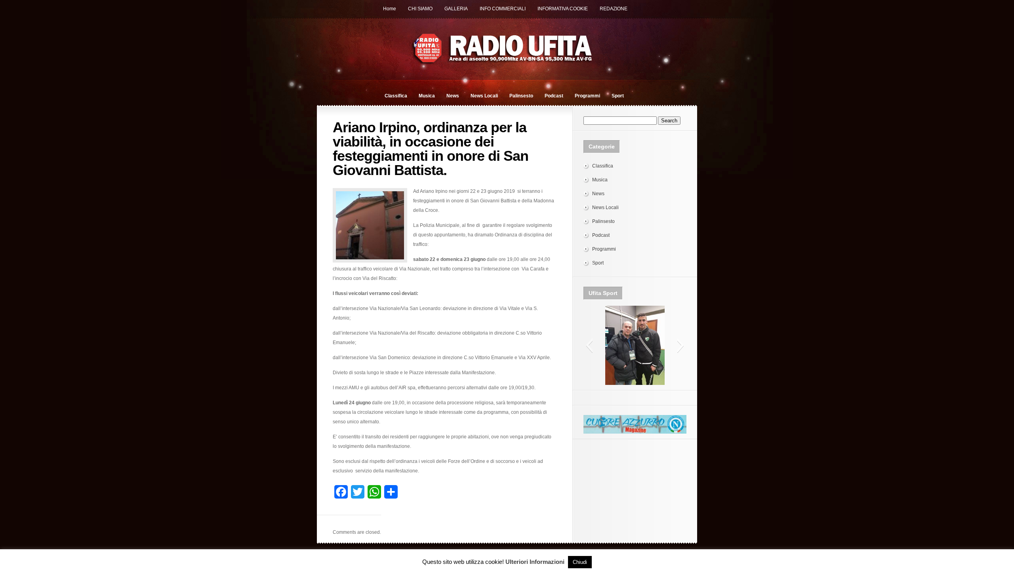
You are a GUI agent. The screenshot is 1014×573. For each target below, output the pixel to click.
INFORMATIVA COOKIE (562, 8)
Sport (618, 96)
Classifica (396, 96)
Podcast (554, 96)
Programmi (587, 96)
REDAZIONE (613, 8)
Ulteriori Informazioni (534, 561)
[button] (589, 345)
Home (389, 8)
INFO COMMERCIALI (503, 8)
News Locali (484, 96)
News (452, 96)
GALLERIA (456, 8)
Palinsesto (521, 96)
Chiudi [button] (580, 562)
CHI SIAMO (420, 8)
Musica (427, 96)
